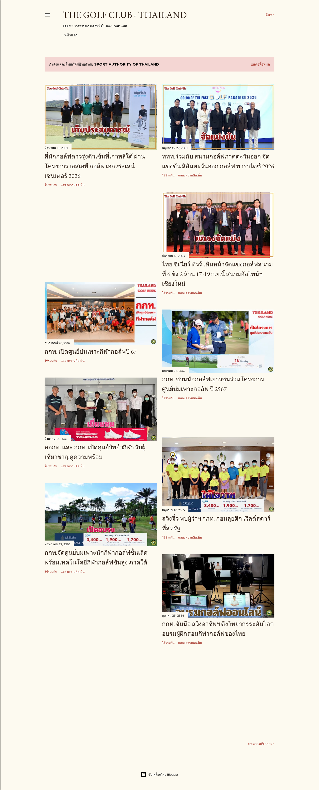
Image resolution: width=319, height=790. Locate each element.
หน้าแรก (70, 35)
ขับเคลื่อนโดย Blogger (163, 774)
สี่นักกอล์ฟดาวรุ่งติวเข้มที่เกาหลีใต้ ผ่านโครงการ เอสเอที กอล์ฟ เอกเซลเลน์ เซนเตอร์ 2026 (95, 166)
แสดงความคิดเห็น (72, 185)
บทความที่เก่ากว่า (261, 744)
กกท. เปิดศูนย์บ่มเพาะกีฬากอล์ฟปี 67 (91, 351)
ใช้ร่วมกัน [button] (51, 185)
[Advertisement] (101, 235)
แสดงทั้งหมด (260, 64)
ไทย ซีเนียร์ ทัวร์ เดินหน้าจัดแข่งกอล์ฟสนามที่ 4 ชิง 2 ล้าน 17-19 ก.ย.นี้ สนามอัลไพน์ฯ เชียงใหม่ (217, 274)
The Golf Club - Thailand (125, 15)
